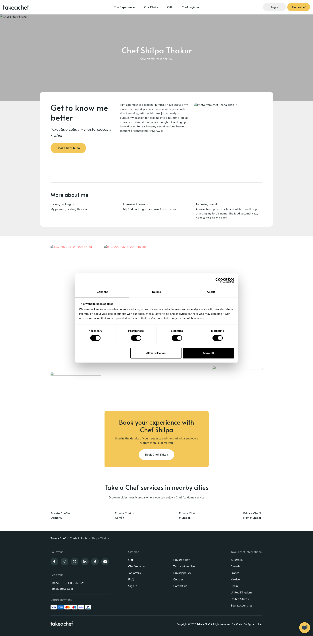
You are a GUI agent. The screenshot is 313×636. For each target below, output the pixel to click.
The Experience (124, 7)
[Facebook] (54, 561)
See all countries (242, 606)
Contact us (180, 586)
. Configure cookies (252, 624)
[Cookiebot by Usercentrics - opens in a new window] (218, 280)
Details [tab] (156, 291)
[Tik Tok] (95, 561)
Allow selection (156, 353)
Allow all (208, 353)
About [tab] (211, 291)
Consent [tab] (102, 291)
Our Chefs (151, 7)
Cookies (178, 580)
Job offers (134, 573)
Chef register (190, 7)
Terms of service (184, 566)
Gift (169, 7)
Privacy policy (182, 573)
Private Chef (181, 560)
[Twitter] (74, 561)
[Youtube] (105, 561)
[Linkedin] (85, 561)
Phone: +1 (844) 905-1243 (69, 583)
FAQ (131, 580)
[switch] (136, 338)
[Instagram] (64, 561)
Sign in (132, 586)
